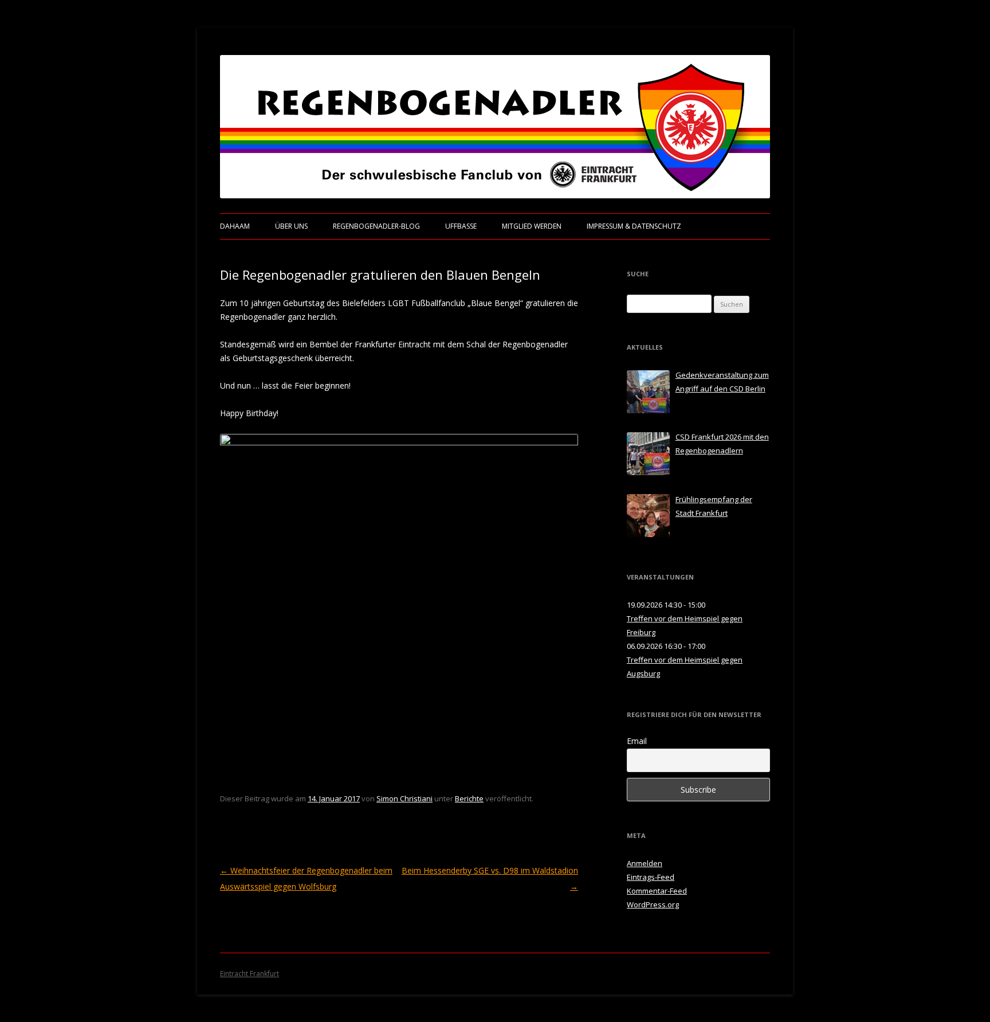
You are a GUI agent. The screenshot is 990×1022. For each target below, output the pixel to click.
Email (637, 740)
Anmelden (644, 863)
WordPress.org (653, 904)
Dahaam (235, 226)
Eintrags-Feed (650, 877)
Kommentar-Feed (657, 891)
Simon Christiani (404, 798)
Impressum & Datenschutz (634, 226)
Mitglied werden (531, 226)
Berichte (469, 798)
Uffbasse (461, 226)
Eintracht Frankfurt (249, 973)
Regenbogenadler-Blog (376, 226)
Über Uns (291, 226)
